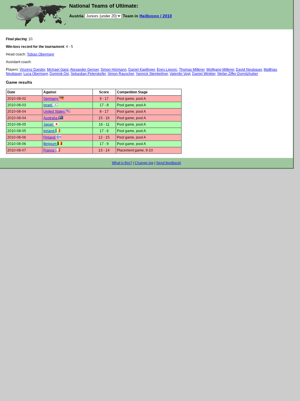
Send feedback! (168, 163)
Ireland (49, 131)
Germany (51, 99)
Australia (50, 118)
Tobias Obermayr (40, 54)
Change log (144, 163)
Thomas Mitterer (191, 70)
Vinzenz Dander (32, 70)
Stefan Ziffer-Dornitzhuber (237, 74)
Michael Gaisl (58, 70)
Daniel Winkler (203, 74)
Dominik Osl (59, 74)
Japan (48, 124)
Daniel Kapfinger (141, 70)
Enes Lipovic (167, 70)
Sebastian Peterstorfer (88, 74)
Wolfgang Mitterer (220, 70)
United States (54, 111)
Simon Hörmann (113, 70)
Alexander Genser (84, 70)
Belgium (50, 144)
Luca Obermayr (35, 74)
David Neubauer (249, 70)
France (49, 150)
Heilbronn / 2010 (155, 16)
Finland (49, 137)
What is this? (122, 163)
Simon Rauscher (121, 74)
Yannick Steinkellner (152, 74)
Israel (48, 105)
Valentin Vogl (180, 74)
